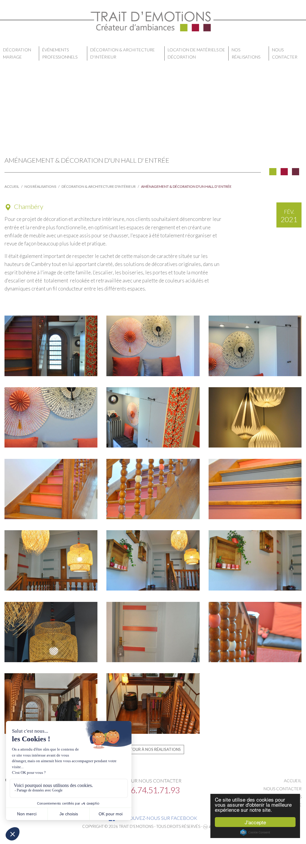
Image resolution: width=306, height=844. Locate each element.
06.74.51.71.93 (153, 790)
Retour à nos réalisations (153, 749)
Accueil (11, 186)
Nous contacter (284, 53)
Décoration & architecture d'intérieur (122, 53)
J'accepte (255, 822)
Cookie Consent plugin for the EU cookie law (255, 832)
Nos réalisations (246, 53)
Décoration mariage (17, 53)
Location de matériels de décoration (196, 53)
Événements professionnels (59, 53)
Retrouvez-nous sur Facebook (157, 818)
